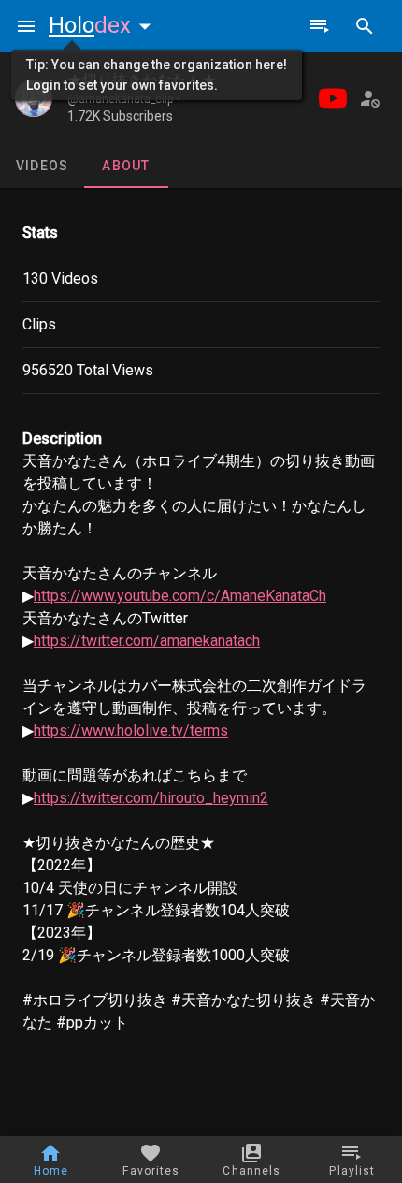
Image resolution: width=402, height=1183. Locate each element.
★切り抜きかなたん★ (142, 80)
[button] (104, 25)
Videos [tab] (42, 165)
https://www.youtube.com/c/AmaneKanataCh (180, 596)
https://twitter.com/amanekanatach (147, 641)
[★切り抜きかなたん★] (33, 98)
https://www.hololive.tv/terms (131, 730)
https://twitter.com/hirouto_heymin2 (151, 798)
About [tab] (126, 165)
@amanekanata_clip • (123, 99)
